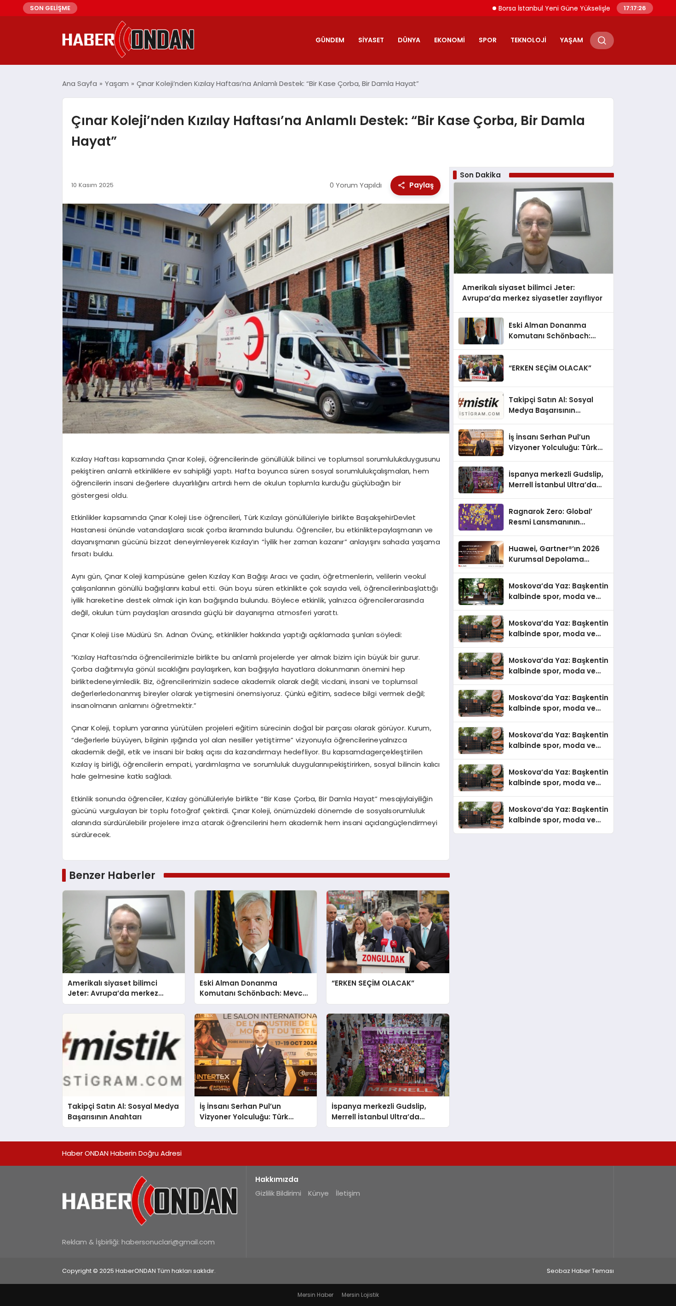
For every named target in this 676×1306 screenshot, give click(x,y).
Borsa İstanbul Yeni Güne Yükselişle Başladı (533, 8)
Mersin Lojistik (360, 1295)
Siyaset (371, 40)
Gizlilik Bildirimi (278, 1193)
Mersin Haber (315, 1295)
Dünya (409, 40)
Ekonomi (449, 40)
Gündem (329, 40)
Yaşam (571, 40)
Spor (488, 40)
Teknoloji (528, 40)
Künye (318, 1193)
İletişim (348, 1193)
